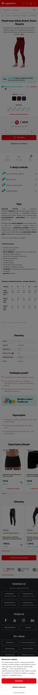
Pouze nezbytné (19, 692)
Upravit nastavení (19, 687)
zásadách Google (16, 675)
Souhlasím (19, 681)
